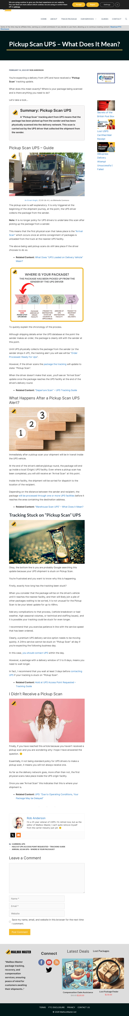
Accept (79, 4)
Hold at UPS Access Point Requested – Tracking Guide (38, 847)
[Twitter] (12, 835)
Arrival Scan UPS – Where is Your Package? (33, 849)
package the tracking (55, 364)
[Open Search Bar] (126, 19)
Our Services (87, 19)
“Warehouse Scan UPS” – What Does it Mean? (59, 506)
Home (44, 19)
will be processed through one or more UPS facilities (46, 495)
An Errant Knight (31, 200)
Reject (92, 4)
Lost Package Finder (108, 991)
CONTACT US (84, 1007)
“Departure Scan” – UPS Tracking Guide (56, 390)
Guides (104, 19)
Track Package (69, 19)
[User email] (18, 835)
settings (17, 7)
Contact (116, 19)
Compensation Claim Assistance (78, 992)
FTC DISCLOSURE (56, 1007)
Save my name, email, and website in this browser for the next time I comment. (48, 921)
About (53, 19)
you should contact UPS (35, 653)
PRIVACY (71, 1007)
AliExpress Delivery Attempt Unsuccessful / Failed (105, 162)
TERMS (42, 1007)
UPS (23, 844)
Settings (107, 4)
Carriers (16, 844)
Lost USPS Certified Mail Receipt (104, 135)
